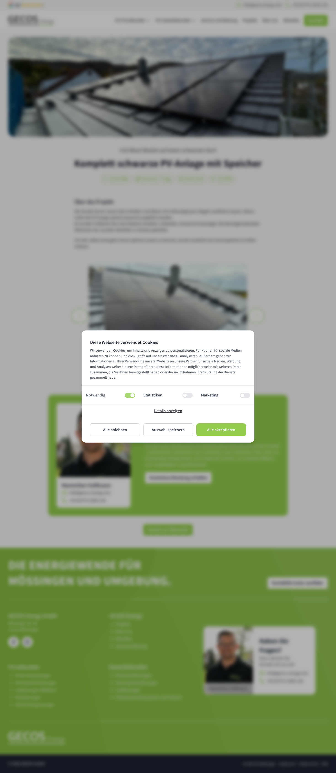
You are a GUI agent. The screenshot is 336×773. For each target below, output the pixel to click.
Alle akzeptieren (221, 430)
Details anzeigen (168, 411)
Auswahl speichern (168, 430)
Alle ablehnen (115, 430)
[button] (110, 395)
